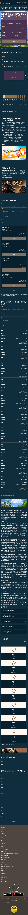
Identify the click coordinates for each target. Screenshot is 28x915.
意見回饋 (2, 879)
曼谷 (2, 781)
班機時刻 (6, 8)
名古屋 (2, 796)
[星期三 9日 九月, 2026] (22, 96)
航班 (6, 49)
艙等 (1, 219)
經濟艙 (3, 56)
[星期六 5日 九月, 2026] (14, 96)
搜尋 (14, 41)
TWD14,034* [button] (16, 16)
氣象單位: (25, 641)
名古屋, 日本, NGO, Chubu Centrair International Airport (13, 32)
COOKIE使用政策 (4, 850)
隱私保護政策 (3, 848)
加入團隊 (3, 835)
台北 (2, 761)
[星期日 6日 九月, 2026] (16, 96)
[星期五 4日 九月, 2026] (12, 96)
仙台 (2, 802)
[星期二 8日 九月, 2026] (20, 96)
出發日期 (3, 35)
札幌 (2, 784)
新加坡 (2, 813)
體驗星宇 (19, 8)
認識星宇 (2, 829)
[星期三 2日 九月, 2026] (8, 96)
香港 (2, 793)
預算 (1, 214)
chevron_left (3, 75)
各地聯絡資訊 (3, 876)
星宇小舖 (3, 870)
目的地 (3, 31)
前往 (2, 64)
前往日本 (11, 49)
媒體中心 (2, 831)
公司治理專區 (3, 837)
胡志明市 (2, 816)
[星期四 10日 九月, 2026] (24, 96)
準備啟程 (15, 8)
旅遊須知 (2, 833)
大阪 (2, 778)
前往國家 (3, 898)
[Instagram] (17, 887)
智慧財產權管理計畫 (5, 857)
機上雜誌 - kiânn (5, 868)
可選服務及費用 (4, 881)
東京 (2, 775)
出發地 (3, 26)
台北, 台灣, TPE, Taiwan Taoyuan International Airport (13, 28)
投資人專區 (3, 839)
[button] (11, 23)
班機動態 (10, 8)
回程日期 (16, 35)
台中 (2, 764)
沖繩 (2, 799)
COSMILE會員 (24, 8)
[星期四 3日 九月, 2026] (10, 96)
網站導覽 (2, 840)
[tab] (13, 290)
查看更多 (14, 821)
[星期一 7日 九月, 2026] (18, 96)
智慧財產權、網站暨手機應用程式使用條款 (9, 853)
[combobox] (14, 61)
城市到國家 (18, 898)
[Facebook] (9, 887)
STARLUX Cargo (5, 864)
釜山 (2, 810)
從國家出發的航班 (14, 900)
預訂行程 (2, 8)
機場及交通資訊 (4, 878)
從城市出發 (23, 898)
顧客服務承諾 (3, 851)
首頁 (2, 49)
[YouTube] (13, 887)
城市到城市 (13, 898)
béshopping (18, 2)
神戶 (2, 790)
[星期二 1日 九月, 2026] (6, 96)
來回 (3, 23)
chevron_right (25, 75)
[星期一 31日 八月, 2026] (4, 96)
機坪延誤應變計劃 (4, 855)
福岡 (2, 787)
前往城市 (7, 898)
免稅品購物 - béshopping (7, 866)
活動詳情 (3, 144)
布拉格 (2, 804)
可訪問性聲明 (3, 859)
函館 (2, 807)
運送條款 (2, 846)
